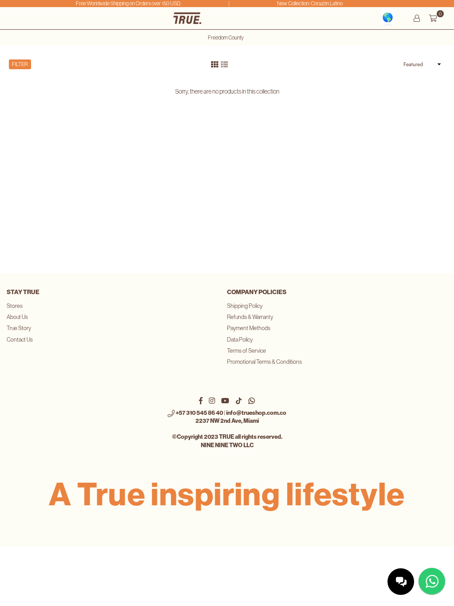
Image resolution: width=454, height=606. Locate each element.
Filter (20, 64)
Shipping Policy (244, 306)
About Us (17, 317)
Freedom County (226, 38)
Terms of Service (246, 350)
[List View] (224, 63)
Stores (15, 306)
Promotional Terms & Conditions (264, 361)
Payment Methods (248, 328)
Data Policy (240, 339)
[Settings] (417, 18)
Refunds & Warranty (250, 317)
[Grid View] (214, 63)
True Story (19, 328)
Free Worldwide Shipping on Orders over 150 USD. (125, 3)
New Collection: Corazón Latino (307, 3)
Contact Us (20, 339)
